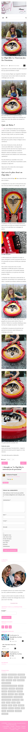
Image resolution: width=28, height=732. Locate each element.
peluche (4, 708)
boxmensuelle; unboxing (9, 686)
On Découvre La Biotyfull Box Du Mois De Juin (16, 637)
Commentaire (7, 500)
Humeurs (24, 726)
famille (21, 694)
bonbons (8, 680)
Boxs (18, 729)
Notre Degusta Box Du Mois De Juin (24, 463)
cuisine (4, 691)
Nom (4, 514)
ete (16, 694)
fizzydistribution (7, 697)
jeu (13, 459)
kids (18, 702)
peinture (21, 705)
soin (22, 708)
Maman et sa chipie (14, 65)
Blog (8, 63)
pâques (17, 708)
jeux (3, 702)
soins (3, 711)
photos (11, 708)
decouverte (11, 691)
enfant (4, 694)
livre (10, 705)
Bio (10, 728)
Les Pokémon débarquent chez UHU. (5, 463)
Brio (2, 128)
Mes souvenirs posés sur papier (9, 646)
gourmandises (6, 700)
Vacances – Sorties (16, 728)
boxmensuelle (6, 683)
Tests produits (14, 63)
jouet (13, 702)
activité (4, 674)
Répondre (5, 482)
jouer (8, 702)
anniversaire (12, 674)
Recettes (6, 728)
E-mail (5, 521)
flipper (8, 459)
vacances (5, 714)
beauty (10, 677)
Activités (3, 63)
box (15, 680)
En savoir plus (14, 603)
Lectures (13, 729)
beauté (16, 677)
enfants (10, 694)
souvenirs (10, 711)
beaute (4, 677)
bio (3, 680)
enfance (19, 691)
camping (4, 688)
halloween (16, 700)
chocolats (19, 688)
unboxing (18, 711)
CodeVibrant (19, 724)
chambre (11, 688)
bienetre (22, 677)
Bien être (18, 726)
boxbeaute (21, 680)
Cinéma (23, 728)
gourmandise (18, 697)
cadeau (21, 686)
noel (15, 705)
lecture (4, 705)
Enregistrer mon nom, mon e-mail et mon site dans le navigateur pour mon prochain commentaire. (7, 540)
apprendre (21, 674)
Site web (5, 527)
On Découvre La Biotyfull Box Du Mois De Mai (16, 654)
